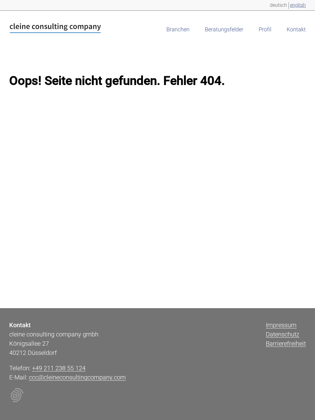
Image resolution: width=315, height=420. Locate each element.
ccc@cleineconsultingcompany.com (77, 377)
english (298, 5)
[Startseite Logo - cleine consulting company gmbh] (55, 29)
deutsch (278, 5)
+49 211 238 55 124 (59, 368)
